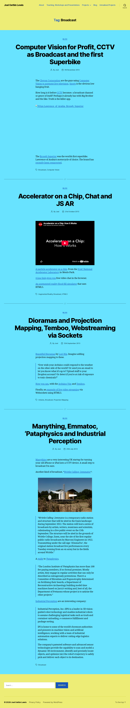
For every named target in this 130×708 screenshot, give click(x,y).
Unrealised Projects (107, 5)
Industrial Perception (46, 601)
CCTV (59, 92)
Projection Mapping (61, 400)
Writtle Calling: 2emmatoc (77, 472)
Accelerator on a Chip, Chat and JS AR (65, 199)
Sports (72, 83)
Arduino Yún (65, 384)
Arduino (41, 400)
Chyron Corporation (50, 80)
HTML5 (65, 294)
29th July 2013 (71, 449)
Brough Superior (48, 156)
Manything (41, 459)
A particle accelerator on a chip (51, 269)
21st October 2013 (72, 212)
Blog (95, 5)
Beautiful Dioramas (45, 354)
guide (40, 559)
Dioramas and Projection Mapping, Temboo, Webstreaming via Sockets (65, 327)
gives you (51, 278)
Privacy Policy (35, 702)
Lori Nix (63, 354)
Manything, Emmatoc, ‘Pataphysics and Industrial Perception (65, 433)
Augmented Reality (45, 294)
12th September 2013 (72, 343)
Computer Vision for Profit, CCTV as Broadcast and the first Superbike (65, 54)
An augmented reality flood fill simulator (56, 284)
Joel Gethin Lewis (13, 5)
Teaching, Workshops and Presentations (63, 5)
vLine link (41, 278)
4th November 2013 (71, 70)
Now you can (42, 384)
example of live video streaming (62, 389)
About (41, 5)
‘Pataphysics (52, 559)
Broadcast (42, 170)
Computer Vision (53, 170)
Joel (57, 70)
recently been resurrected (49, 162)
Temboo (80, 384)
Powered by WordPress (52, 702)
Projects (85, 5)
